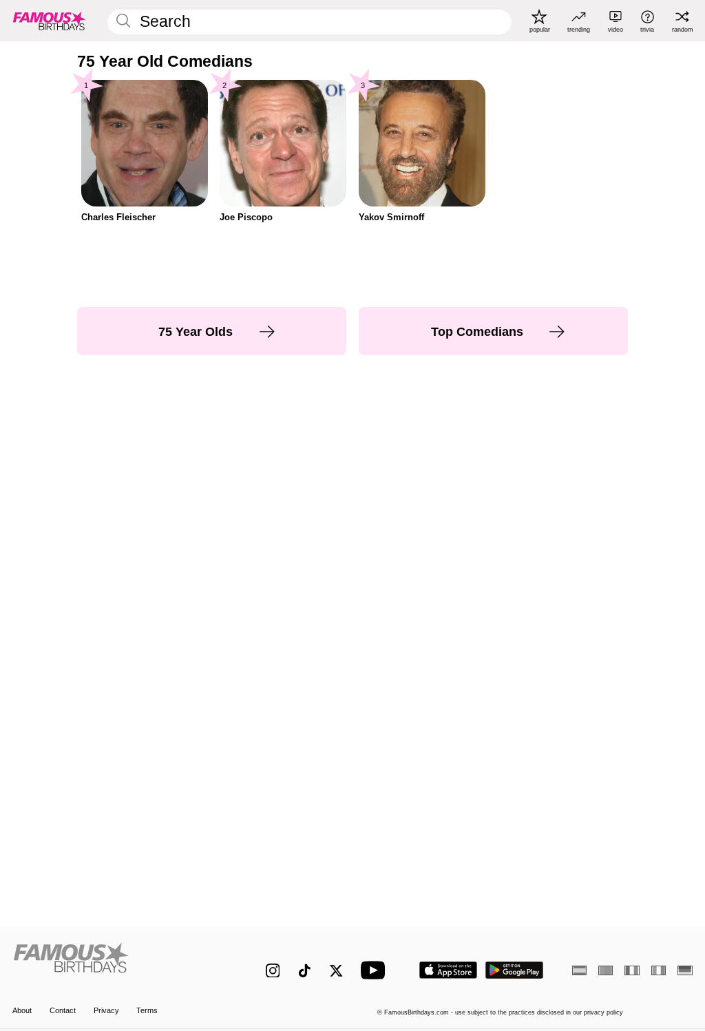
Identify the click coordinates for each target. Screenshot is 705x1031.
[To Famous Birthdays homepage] (49, 20)
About (22, 1010)
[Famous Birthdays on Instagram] (273, 971)
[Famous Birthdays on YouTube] (376, 970)
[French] (631, 970)
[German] (684, 970)
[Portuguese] (605, 970)
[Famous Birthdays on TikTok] (304, 971)
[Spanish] (579, 970)
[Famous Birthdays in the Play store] (514, 970)
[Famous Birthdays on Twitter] (336, 971)
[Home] (118, 963)
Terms (147, 1010)
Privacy (106, 1010)
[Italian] (658, 970)
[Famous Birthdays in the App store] (448, 970)
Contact (63, 1010)
